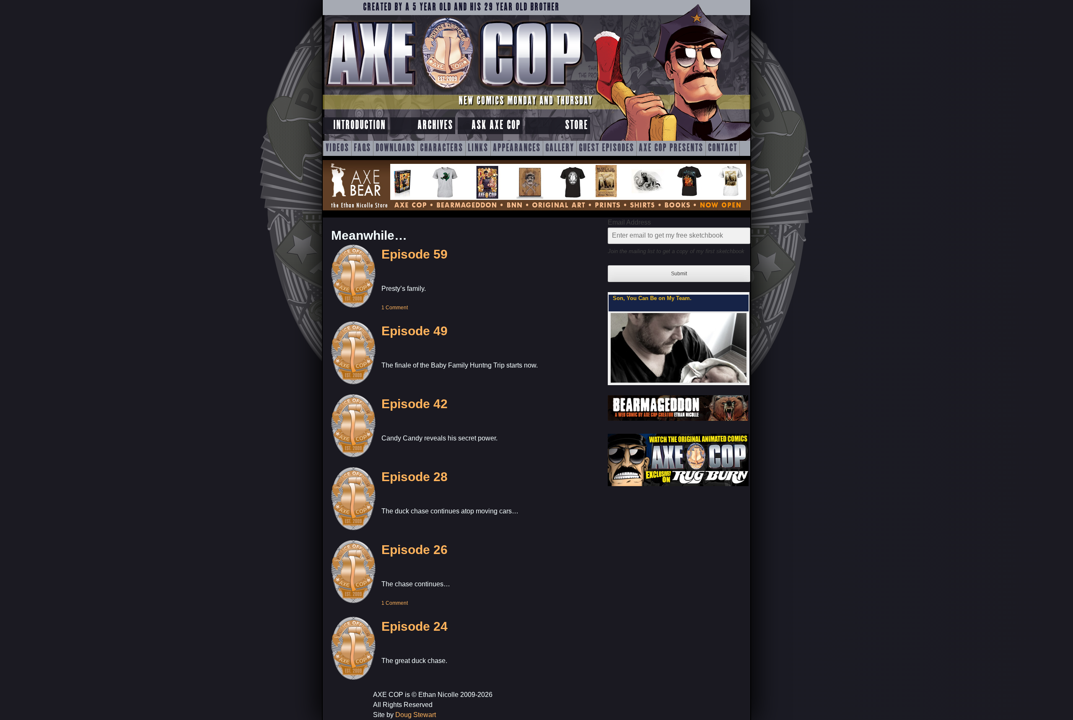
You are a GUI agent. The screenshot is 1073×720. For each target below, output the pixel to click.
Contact (722, 148)
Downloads (395, 148)
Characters (441, 148)
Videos (337, 148)
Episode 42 (414, 404)
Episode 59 (414, 254)
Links (478, 148)
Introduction (359, 125)
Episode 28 (414, 477)
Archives (435, 125)
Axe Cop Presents (671, 148)
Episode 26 (414, 550)
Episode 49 (414, 331)
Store (576, 125)
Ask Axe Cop (496, 125)
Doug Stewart (415, 714)
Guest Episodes (606, 148)
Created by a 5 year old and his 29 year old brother (461, 8)
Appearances (517, 148)
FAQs (362, 148)
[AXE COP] (454, 91)
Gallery (559, 148)
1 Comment (394, 308)
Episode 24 (414, 626)
